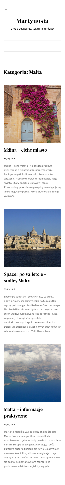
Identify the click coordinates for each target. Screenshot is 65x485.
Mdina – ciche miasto (25, 150)
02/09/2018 (9, 289)
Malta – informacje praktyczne (23, 412)
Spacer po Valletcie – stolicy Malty (25, 277)
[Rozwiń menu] (6, 10)
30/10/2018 (9, 158)
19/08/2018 (9, 424)
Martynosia (32, 20)
